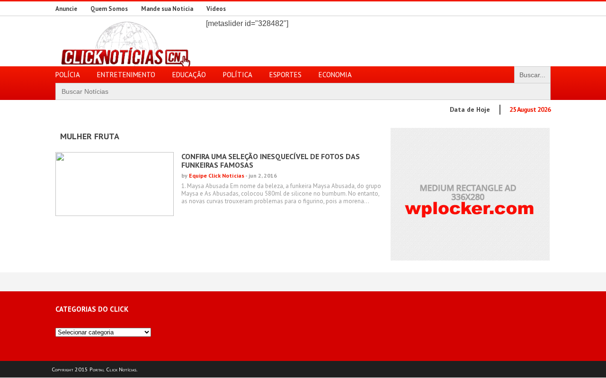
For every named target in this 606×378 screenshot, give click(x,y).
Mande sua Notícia (167, 9)
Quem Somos (109, 9)
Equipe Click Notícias (216, 175)
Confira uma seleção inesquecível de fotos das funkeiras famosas (270, 161)
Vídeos (216, 9)
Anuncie (66, 9)
